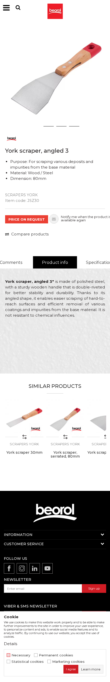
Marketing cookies (68, 662)
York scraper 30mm (24, 452)
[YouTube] (47, 568)
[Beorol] (11, 138)
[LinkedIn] (35, 568)
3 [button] (61, 126)
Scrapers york (21, 195)
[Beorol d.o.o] (55, 8)
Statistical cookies (28, 662)
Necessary (21, 655)
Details (10, 643)
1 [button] (36, 126)
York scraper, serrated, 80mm (65, 454)
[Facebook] (9, 568)
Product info (55, 262)
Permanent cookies (56, 655)
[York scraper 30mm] (24, 418)
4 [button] (74, 126)
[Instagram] (22, 568)
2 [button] (49, 126)
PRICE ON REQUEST (26, 219)
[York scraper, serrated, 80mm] (65, 418)
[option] (55, 77)
